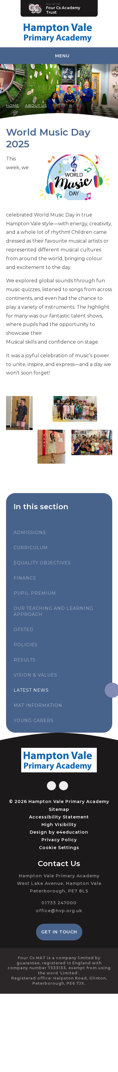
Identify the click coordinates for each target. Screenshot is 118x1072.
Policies (26, 644)
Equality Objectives (42, 563)
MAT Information (38, 705)
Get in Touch (59, 932)
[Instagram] (63, 785)
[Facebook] (51, 785)
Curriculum (31, 547)
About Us (36, 105)
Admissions (30, 532)
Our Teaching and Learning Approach (53, 611)
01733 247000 (59, 903)
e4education (72, 832)
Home (12, 105)
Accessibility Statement (59, 817)
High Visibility (59, 824)
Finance (25, 578)
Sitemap (59, 809)
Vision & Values (35, 675)
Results (25, 660)
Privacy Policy (59, 839)
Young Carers (34, 720)
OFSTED (24, 629)
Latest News (67, 105)
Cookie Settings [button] (59, 847)
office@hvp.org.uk (59, 910)
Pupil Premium (35, 593)
